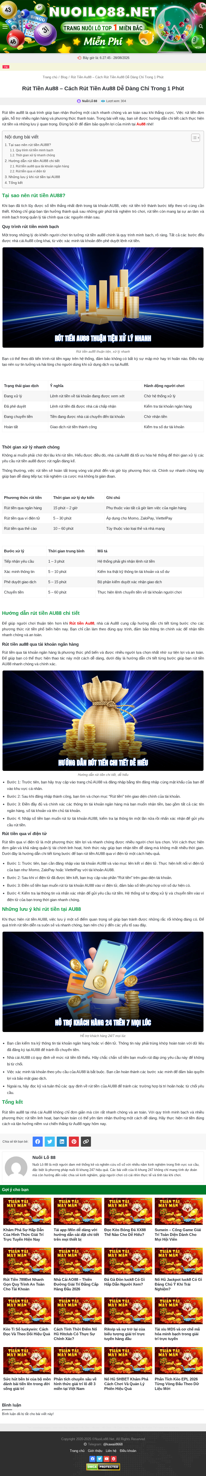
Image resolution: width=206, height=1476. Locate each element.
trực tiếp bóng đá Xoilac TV (141, 1427)
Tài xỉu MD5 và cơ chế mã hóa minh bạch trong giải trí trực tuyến (177, 1334)
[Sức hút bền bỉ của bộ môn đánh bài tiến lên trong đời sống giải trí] (27, 1360)
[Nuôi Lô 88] (16, 1166)
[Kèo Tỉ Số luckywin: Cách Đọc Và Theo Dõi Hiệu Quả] (27, 1310)
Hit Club (85, 1427)
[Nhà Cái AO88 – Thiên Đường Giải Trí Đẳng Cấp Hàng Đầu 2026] (78, 1261)
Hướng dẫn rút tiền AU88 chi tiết (34, 161)
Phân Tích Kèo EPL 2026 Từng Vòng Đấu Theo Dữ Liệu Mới (177, 1384)
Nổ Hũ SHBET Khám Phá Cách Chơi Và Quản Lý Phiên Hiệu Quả (126, 1384)
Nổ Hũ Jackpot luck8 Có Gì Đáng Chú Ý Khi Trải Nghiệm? (178, 1284)
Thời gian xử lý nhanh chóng (35, 155)
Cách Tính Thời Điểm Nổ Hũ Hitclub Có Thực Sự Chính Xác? (75, 1334)
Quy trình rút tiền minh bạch (34, 150)
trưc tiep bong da (169, 1427)
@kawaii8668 (113, 1444)
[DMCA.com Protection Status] (103, 1467)
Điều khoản (128, 1451)
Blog (64, 77)
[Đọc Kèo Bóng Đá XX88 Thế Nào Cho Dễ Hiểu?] (128, 1211)
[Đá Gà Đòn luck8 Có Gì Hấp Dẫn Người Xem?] (128, 1261)
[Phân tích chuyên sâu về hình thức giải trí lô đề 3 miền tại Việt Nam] (78, 1360)
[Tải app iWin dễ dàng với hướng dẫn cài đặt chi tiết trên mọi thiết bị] (78, 1211)
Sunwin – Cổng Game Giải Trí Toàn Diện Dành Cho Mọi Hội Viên (178, 1234)
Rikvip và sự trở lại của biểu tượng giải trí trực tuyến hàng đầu (124, 1334)
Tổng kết (16, 183)
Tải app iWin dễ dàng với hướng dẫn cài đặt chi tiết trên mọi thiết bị (76, 1234)
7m (29, 1427)
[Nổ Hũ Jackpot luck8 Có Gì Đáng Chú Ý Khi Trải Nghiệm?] (179, 1261)
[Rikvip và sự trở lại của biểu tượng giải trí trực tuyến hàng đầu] (128, 1310)
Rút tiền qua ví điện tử (30, 171)
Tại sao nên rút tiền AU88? (30, 145)
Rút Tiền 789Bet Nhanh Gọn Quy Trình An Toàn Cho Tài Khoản (23, 1284)
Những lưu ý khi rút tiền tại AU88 (34, 177)
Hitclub (96, 1427)
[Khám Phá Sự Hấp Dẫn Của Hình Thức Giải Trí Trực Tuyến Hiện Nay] (27, 1211)
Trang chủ (50, 77)
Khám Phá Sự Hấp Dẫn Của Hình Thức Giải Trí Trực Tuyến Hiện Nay (23, 1234)
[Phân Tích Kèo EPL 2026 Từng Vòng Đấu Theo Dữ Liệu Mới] (179, 1360)
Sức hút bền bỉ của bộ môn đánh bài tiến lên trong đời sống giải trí (27, 1384)
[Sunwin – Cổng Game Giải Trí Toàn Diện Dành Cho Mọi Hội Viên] (179, 1211)
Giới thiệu (95, 1451)
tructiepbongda (42, 1427)
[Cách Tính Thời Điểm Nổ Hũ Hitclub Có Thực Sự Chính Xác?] (78, 1310)
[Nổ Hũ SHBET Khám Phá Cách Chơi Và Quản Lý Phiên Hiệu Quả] (128, 1360)
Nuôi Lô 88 (44, 1157)
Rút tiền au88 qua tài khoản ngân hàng (42, 166)
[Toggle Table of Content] (193, 137)
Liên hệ (111, 1451)
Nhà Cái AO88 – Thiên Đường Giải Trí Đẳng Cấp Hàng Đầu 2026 (76, 1284)
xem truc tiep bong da (65, 1427)
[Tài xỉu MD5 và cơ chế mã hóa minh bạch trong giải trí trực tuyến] (179, 1310)
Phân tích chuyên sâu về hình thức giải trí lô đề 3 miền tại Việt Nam (75, 1384)
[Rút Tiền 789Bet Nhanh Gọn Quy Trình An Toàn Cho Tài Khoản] (27, 1261)
